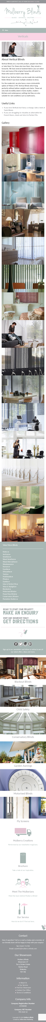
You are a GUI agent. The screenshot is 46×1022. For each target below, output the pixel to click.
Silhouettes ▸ (7, 572)
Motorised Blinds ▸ (9, 592)
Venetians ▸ (7, 557)
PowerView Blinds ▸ (10, 594)
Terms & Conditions (23, 993)
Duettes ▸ (6, 582)
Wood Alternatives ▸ (10, 562)
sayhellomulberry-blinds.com (25, 949)
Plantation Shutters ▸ (10, 599)
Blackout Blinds (23, 682)
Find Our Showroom (23, 988)
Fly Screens (23, 821)
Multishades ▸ (8, 577)
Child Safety (23, 709)
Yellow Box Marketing (26, 1019)
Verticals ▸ (6, 554)
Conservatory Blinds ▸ (11, 596)
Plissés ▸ (6, 579)
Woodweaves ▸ (8, 564)
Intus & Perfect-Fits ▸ (10, 584)
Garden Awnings (23, 766)
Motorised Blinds (23, 793)
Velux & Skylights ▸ (9, 587)
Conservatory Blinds (23, 737)
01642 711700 (24, 946)
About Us (23, 983)
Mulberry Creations (23, 840)
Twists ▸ (5, 574)
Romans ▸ (6, 567)
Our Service (23, 917)
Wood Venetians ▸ (9, 559)
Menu (6, 30)
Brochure (23, 866)
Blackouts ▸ (7, 589)
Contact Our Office (23, 990)
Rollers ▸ (6, 552)
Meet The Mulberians (23, 892)
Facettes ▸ (6, 569)
